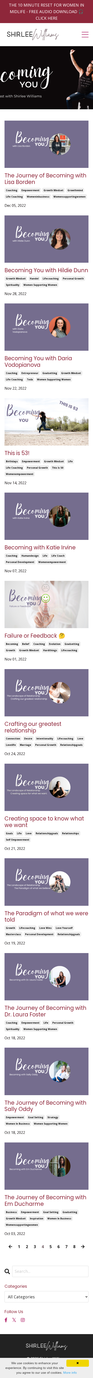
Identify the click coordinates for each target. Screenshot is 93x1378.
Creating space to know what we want (44, 822)
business (11, 1212)
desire (28, 738)
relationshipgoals (71, 744)
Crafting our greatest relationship (33, 727)
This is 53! (17, 453)
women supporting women (40, 284)
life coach (58, 555)
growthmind (75, 190)
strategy (52, 1117)
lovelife (11, 744)
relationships (70, 833)
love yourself (64, 928)
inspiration (36, 1218)
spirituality (12, 284)
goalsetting (49, 373)
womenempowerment (19, 474)
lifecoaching (51, 278)
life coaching (14, 196)
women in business (18, 1123)
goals (9, 833)
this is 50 (57, 467)
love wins (45, 928)
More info (70, 1372)
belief (25, 644)
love (80, 738)
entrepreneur (29, 373)
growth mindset (53, 190)
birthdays (12, 461)
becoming (12, 644)
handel (34, 278)
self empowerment (17, 839)
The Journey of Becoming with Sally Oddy (45, 1106)
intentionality (44, 738)
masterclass (13, 934)
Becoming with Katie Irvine (40, 547)
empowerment (30, 190)
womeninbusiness (38, 196)
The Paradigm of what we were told (46, 916)
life (70, 461)
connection (13, 738)
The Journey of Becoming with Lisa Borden (45, 179)
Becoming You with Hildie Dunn (46, 270)
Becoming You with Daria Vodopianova (38, 361)
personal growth (73, 278)
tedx (30, 379)
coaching (11, 190)
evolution (54, 644)
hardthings (50, 650)
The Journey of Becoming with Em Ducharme (45, 1200)
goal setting (35, 1117)
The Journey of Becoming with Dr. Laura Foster (45, 1011)
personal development (20, 562)
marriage (25, 744)
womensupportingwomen (69, 196)
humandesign (30, 555)
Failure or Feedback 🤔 (35, 636)
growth (10, 650)
